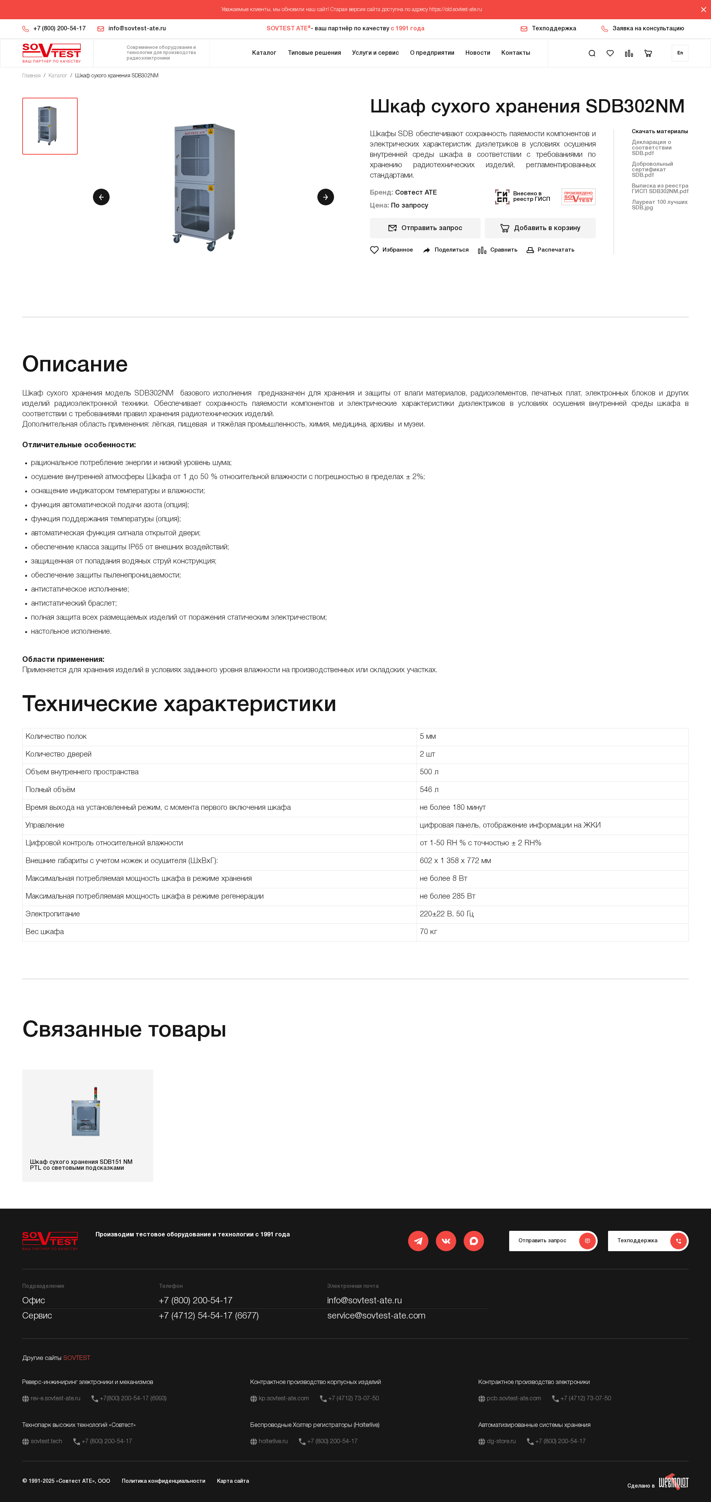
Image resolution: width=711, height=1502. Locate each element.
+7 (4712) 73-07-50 (353, 1398)
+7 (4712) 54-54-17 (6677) (209, 1316)
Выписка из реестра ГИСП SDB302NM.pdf (660, 188)
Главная (31, 76)
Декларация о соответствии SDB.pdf (652, 148)
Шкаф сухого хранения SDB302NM (116, 76)
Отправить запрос (431, 228)
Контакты (515, 53)
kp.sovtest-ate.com (284, 1398)
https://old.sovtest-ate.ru (455, 9)
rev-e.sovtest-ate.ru (55, 1398)
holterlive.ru (273, 1441)
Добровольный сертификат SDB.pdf (652, 170)
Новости (477, 53)
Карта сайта (233, 1481)
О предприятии (432, 53)
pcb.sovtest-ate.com (514, 1398)
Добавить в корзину (547, 228)
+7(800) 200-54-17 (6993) (133, 1398)
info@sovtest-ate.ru (137, 28)
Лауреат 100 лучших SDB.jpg (660, 205)
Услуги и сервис (375, 53)
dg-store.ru (501, 1441)
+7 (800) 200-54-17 (59, 28)
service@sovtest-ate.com (376, 1316)
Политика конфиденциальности (163, 1481)
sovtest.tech (46, 1441)
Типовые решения (314, 53)
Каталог (264, 53)
